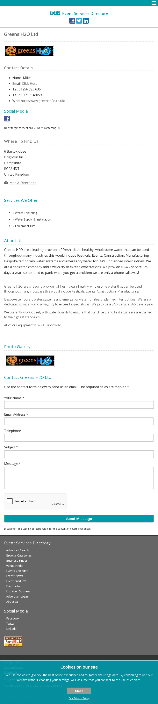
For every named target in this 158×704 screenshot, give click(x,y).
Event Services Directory (79, 13)
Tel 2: (16, 95)
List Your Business (18, 591)
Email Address (15, 414)
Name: (17, 77)
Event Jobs (13, 586)
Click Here (29, 83)
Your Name (13, 398)
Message (11, 463)
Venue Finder (14, 566)
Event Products (16, 581)
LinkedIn (11, 629)
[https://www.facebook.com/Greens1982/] (7, 120)
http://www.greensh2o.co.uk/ (43, 100)
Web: (16, 100)
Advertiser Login (17, 596)
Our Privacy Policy (79, 698)
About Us (12, 601)
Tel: (15, 89)
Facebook (12, 618)
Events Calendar (17, 571)
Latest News (14, 576)
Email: (16, 83)
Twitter (11, 623)
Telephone (12, 431)
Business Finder (16, 560)
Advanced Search (17, 550)
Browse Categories (19, 555)
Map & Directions (22, 183)
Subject (9, 447)
